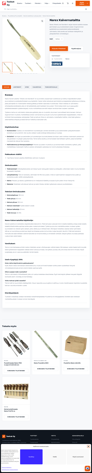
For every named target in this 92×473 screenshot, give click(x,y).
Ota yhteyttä (76, 439)
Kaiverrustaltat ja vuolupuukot (32, 16)
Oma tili (74, 442)
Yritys (46, 3)
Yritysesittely (55, 439)
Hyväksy (31, 457)
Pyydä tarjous (82, 3)
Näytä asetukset (78, 457)
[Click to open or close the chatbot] (87, 468)
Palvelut (37, 3)
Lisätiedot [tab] (17, 87)
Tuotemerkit (34, 442)
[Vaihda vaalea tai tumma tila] (73, 3)
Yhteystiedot (56, 3)
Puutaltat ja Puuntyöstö (15, 16)
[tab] (11, 73)
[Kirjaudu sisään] (63, 3)
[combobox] (45, 9)
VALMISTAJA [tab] (37, 87)
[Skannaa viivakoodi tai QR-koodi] (86, 9)
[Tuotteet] (68, 3)
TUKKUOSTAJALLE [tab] (51, 87)
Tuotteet (28, 3)
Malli (51, 39)
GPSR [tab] (27, 87)
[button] (88, 446)
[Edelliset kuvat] (3, 67)
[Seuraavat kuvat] (44, 67)
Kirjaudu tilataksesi (59, 48)
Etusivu (19, 3)
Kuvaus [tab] (6, 87)
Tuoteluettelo (34, 439)
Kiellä (55, 457)
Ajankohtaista (55, 442)
